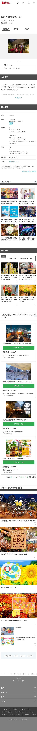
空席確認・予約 (18, 347)
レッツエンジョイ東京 (7, 674)
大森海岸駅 (8, 656)
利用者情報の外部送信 (6, 712)
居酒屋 (30, 656)
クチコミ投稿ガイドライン (21, 712)
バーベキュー (14, 477)
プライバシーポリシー (25, 709)
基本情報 (4, 107)
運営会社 (34, 715)
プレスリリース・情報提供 (16, 715)
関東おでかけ (17, 674)
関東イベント (26, 674)
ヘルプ (31, 712)
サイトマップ (7, 709)
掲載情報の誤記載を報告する (29, 171)
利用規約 (15, 709)
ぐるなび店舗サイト (14, 161)
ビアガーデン (24, 477)
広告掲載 (27, 715)
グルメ (23, 656)
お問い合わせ (4, 715)
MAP (11, 123)
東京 (16, 656)
